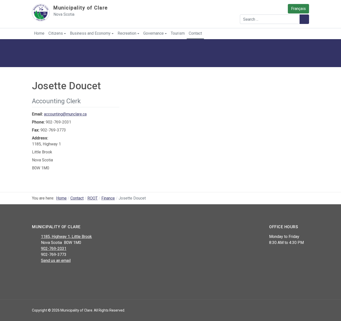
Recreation (127, 33)
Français (298, 8)
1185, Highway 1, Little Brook (66, 236)
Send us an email (56, 260)
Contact (195, 33)
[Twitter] (46, 273)
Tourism (178, 33)
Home (39, 33)
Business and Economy (90, 33)
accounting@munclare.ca (65, 114)
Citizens (55, 33)
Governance (153, 33)
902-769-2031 (53, 248)
